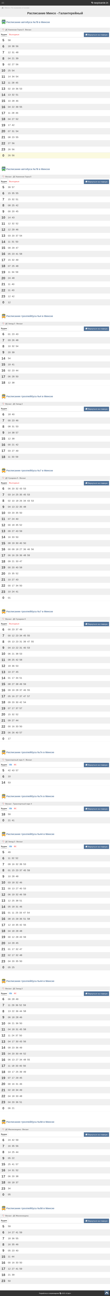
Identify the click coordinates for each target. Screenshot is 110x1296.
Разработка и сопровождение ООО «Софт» (55, 1293)
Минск (7, 8)
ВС (15, 765)
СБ (10, 765)
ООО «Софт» (13, 3)
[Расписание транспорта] (2, 8)
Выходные (14, 34)
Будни (4, 34)
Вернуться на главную (97, 35)
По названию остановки (20, 8)
